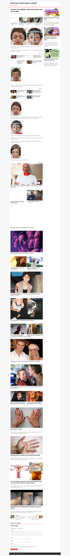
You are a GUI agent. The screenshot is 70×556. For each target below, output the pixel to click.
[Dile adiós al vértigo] (26, 427)
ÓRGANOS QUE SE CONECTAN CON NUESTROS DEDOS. (25, 455)
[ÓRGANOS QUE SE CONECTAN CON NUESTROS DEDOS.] (26, 453)
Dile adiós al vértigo (16, 429)
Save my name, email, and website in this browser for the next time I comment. (23, 546)
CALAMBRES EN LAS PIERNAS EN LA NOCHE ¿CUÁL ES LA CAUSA (26, 507)
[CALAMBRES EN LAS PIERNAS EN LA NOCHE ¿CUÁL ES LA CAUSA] (26, 504)
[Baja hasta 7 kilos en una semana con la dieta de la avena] (52, 35)
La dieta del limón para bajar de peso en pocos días (51, 59)
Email (11, 540)
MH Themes (23, 553)
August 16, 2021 (14, 13)
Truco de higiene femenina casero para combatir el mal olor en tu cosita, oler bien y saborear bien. (26, 482)
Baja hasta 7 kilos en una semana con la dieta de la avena (50, 38)
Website (11, 543)
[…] (26, 433)
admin (18, 13)
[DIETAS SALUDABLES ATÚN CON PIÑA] (52, 16)
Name (11, 537)
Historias (22, 13)
